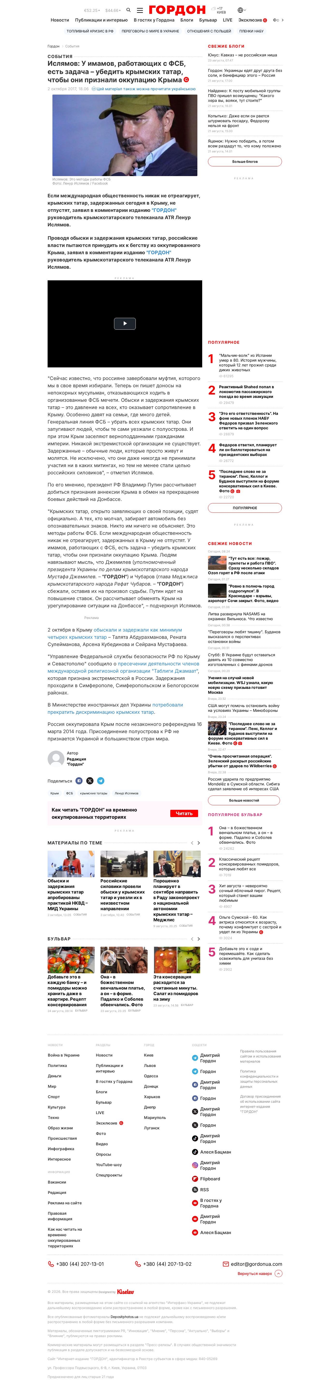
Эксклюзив (250, 19)
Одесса (151, 1075)
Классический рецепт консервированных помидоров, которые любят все (249, 864)
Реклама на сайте (65, 1202)
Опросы (103, 1154)
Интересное (59, 1159)
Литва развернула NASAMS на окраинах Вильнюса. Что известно (241, 616)
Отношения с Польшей (209, 31)
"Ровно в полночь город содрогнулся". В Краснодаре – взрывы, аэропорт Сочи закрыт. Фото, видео (244, 593)
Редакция (57, 1192)
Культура (56, 1107)
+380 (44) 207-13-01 (80, 1264)
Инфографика (61, 1148)
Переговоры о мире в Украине (150, 31)
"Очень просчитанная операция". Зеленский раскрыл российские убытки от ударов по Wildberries (240, 761)
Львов (150, 1065)
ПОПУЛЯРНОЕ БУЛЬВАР (235, 814)
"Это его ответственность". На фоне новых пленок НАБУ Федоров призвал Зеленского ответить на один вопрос (248, 420)
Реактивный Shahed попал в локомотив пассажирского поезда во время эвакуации (246, 391)
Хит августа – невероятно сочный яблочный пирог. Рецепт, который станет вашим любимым (250, 893)
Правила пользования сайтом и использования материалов (260, 1056)
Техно (53, 1117)
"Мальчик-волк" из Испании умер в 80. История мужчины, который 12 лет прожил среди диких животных (248, 362)
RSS (204, 1189)
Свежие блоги (226, 46)
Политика (57, 1065)
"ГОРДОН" (164, 210)
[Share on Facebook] (79, 781)
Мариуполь (155, 1117)
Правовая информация (60, 1216)
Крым (54, 793)
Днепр (150, 1107)
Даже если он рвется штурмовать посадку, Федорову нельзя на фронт (238, 120)
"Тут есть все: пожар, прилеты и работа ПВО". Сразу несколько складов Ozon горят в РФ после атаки (243, 565)
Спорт (54, 1096)
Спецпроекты (109, 1175)
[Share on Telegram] (100, 781)
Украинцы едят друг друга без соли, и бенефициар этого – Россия (245, 73)
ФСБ (69, 793)
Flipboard (210, 1178)
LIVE (227, 19)
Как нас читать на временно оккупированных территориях (65, 1237)
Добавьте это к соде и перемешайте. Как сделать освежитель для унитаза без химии (246, 956)
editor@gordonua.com (256, 1264)
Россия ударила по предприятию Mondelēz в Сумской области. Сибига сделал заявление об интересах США (244, 784)
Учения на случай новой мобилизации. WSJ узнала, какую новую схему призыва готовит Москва (240, 685)
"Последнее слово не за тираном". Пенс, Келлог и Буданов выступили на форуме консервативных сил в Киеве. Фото (249, 481)
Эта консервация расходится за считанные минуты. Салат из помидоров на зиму (175, 988)
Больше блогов (245, 161)
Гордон (53, 46)
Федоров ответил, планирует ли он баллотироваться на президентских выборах (248, 449)
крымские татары (93, 793)
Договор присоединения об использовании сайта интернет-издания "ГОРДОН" (260, 1104)
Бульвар (208, 19)
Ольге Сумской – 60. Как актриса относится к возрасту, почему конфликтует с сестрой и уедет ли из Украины (250, 924)
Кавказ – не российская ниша (243, 54)
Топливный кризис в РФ (90, 31)
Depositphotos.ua (124, 1317)
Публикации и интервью (101, 19)
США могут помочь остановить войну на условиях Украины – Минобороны (244, 708)
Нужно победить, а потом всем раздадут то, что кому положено (245, 143)
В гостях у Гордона (154, 19)
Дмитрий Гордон (210, 1058)
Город (149, 1045)
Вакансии (57, 1182)
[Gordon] (177, 10)
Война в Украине (63, 1055)
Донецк (151, 1086)
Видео (102, 1143)
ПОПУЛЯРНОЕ (224, 342)
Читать (184, 813)
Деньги (54, 1075)
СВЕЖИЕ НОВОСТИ (230, 543)
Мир (52, 1086)
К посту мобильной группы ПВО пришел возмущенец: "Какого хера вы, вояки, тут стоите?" (244, 95)
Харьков (152, 1096)
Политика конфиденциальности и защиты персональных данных (259, 1078)
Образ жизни (60, 1127)
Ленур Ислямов (127, 793)
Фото (101, 1133)
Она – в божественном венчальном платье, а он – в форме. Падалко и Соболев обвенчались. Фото (246, 835)
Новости (60, 19)
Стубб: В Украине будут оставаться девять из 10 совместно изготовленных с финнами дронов (241, 659)
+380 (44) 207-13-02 (167, 1264)
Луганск (151, 1127)
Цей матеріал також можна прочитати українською (146, 89)
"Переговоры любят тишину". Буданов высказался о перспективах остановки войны (244, 636)
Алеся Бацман (215, 1151)
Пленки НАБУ (251, 31)
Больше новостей (244, 800)
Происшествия (62, 1138)
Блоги (186, 19)
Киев (148, 1055)
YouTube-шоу (109, 1164)
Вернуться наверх (255, 1273)
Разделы (103, 1045)
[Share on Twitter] (89, 781)
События (72, 46)
